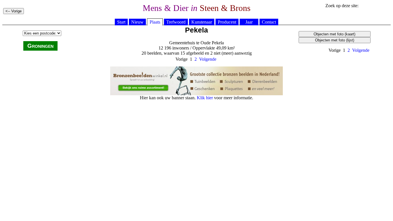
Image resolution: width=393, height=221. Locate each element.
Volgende (360, 50)
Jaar (249, 22)
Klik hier (205, 97)
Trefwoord (176, 22)
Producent (227, 22)
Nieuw (137, 22)
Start (121, 22)
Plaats (155, 22)
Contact (269, 22)
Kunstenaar (201, 22)
